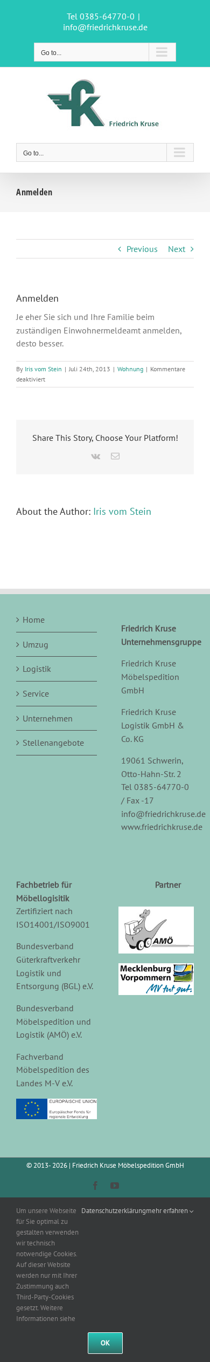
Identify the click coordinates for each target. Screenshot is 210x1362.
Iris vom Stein (43, 369)
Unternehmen (48, 718)
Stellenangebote (53, 742)
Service (36, 693)
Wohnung (130, 369)
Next (176, 248)
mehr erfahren (168, 1210)
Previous (142, 248)
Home (34, 619)
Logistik (37, 668)
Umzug (35, 644)
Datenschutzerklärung (113, 1210)
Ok (105, 1342)
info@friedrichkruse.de (105, 27)
